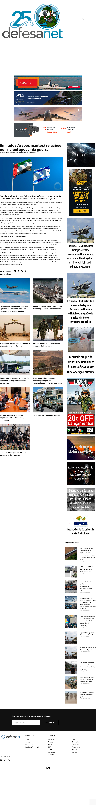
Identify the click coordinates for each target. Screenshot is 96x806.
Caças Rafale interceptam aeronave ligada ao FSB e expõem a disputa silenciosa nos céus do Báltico (14, 308)
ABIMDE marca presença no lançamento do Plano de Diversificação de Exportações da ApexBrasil (87, 621)
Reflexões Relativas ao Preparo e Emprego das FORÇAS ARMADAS (87, 680)
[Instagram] (9, 760)
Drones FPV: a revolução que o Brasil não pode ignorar (87, 695)
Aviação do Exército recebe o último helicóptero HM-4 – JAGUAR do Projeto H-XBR (86, 586)
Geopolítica (22, 152)
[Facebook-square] (1, 760)
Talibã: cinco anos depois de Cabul (46, 415)
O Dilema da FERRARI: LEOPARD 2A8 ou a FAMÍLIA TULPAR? (86, 569)
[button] (83, 19)
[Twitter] (5, 760)
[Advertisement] (48, 54)
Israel (26, 152)
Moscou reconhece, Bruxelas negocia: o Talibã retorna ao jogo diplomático (12, 417)
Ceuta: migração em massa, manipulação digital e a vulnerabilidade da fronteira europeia (47, 380)
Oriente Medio (32, 152)
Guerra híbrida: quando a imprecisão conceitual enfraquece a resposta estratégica (14, 380)
